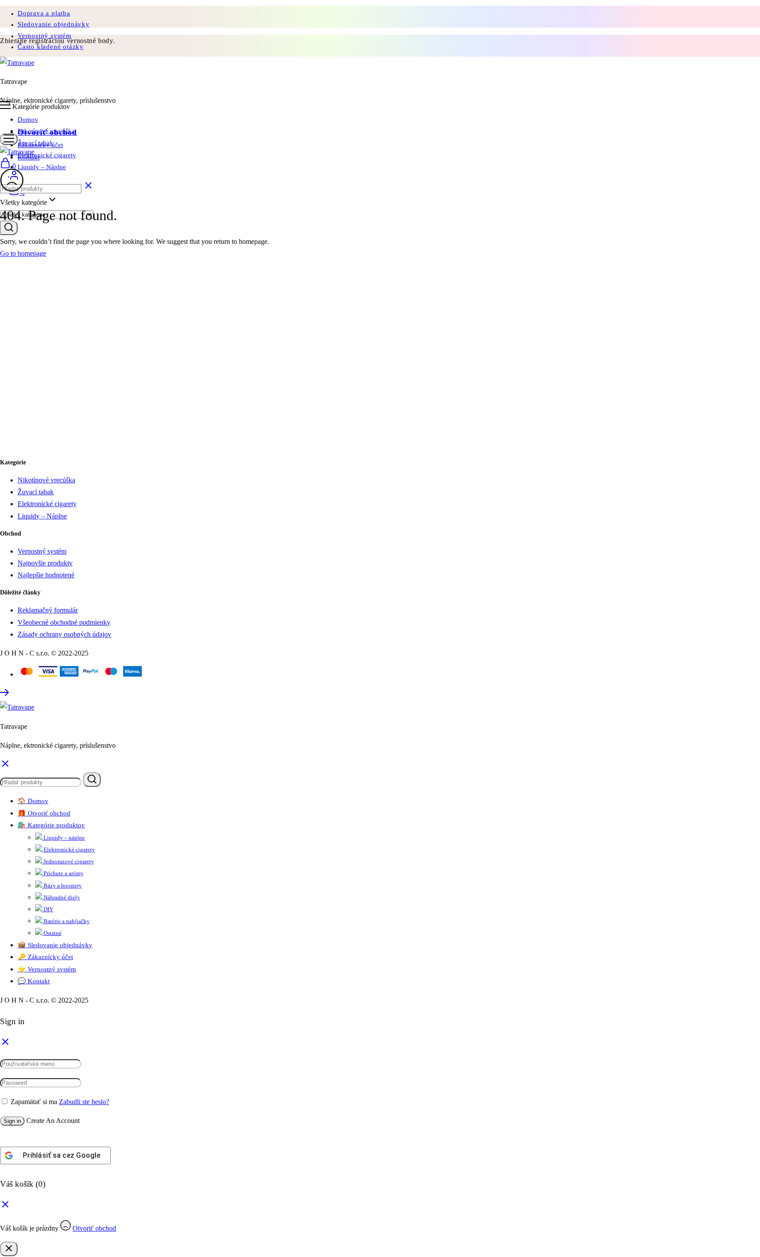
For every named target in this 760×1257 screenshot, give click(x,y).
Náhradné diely (61, 897)
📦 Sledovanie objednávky (55, 945)
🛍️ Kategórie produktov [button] (51, 825)
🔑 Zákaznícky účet (45, 956)
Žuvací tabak (35, 142)
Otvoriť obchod (94, 1228)
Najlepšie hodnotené (46, 575)
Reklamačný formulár (48, 610)
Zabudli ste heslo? (84, 1101)
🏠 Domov (33, 800)
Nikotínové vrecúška (46, 130)
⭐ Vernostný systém (47, 969)
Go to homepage (23, 253)
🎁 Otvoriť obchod (44, 813)
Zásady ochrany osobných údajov (64, 634)
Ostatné (52, 933)
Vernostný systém (42, 551)
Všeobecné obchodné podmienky (64, 622)
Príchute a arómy (63, 873)
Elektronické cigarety (47, 155)
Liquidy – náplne (63, 837)
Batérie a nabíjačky (66, 921)
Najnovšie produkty (45, 563)
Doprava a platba (44, 13)
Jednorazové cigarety (68, 861)
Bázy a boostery (62, 885)
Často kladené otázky (51, 46)
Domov (28, 119)
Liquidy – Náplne (42, 166)
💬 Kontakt (34, 981)
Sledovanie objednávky (54, 24)
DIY (47, 909)
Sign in (12, 1121)
